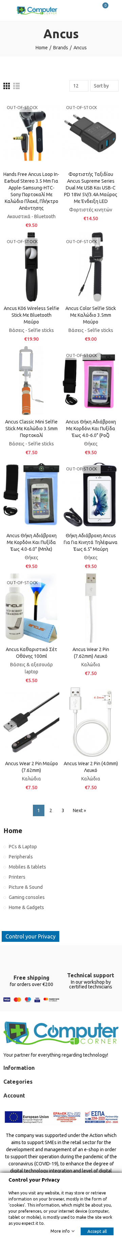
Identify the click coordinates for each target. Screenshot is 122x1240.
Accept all (97, 1231)
